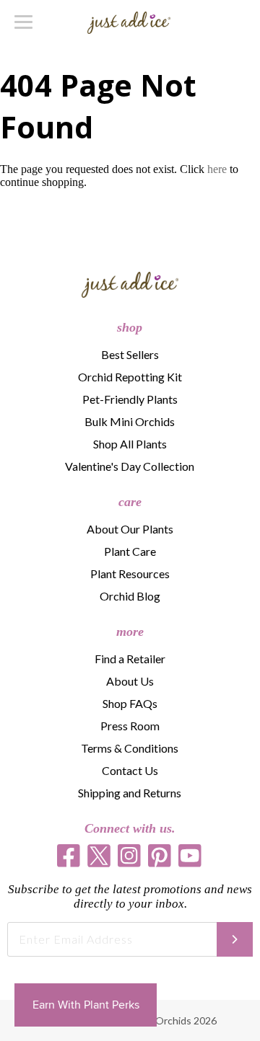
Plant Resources (130, 573)
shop (129, 327)
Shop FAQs (130, 703)
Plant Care (130, 551)
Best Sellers (130, 354)
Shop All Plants (130, 444)
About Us (130, 681)
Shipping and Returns (129, 792)
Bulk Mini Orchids (129, 421)
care (130, 502)
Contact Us (130, 770)
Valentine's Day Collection (129, 466)
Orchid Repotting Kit (130, 377)
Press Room (130, 725)
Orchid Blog (130, 596)
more (130, 631)
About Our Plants (130, 529)
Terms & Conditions (129, 748)
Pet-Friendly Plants (130, 399)
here (217, 169)
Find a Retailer (130, 658)
